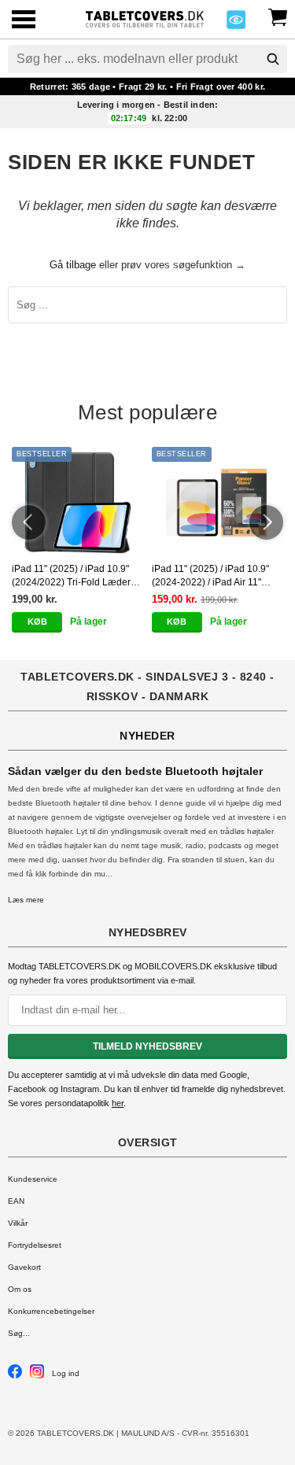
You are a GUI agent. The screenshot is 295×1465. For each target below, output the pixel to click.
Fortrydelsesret (34, 1245)
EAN (16, 1201)
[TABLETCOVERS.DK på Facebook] (15, 1375)
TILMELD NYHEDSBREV (147, 1046)
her (118, 1103)
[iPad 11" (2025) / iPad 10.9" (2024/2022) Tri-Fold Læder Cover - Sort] (78, 502)
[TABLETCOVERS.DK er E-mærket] (236, 24)
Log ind (65, 1373)
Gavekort (24, 1267)
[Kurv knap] (277, 15)
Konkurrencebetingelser (51, 1311)
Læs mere (26, 899)
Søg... (19, 1333)
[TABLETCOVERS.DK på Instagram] (37, 1375)
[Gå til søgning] (273, 59)
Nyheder (147, 735)
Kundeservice (32, 1179)
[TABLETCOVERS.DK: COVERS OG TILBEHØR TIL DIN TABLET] (145, 17)
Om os (19, 1289)
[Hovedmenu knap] (23, 21)
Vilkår (18, 1223)
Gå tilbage (73, 265)
